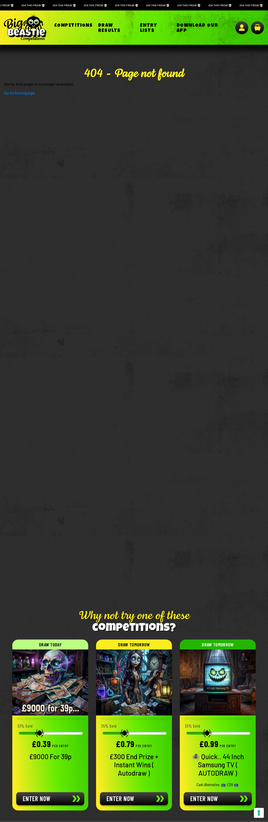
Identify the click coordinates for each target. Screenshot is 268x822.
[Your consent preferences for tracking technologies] (259, 813)
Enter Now (37, 798)
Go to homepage (19, 92)
